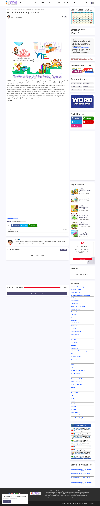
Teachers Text (76, 86)
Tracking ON (85, 458)
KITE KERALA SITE (12, 218)
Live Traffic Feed (81, 425)
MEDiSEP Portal (75, 415)
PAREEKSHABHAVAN (76, 384)
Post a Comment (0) (37, 294)
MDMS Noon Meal (76, 356)
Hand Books (67, 3)
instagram (77, 126)
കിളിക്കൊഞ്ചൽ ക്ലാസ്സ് (77, 286)
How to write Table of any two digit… (80, 434)
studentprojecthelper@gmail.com (81, 47)
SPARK (73, 337)
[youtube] (12, 494)
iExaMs (73, 387)
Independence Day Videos (80, 453)
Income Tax (74, 359)
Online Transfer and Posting (79, 351)
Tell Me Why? (74, 303)
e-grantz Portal (75, 334)
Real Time (80, 458)
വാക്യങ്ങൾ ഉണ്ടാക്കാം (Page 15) (78, 444)
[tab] (21, 3)
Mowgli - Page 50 (84, 224)
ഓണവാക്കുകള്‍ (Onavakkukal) (83, 208)
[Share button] (38, 225)
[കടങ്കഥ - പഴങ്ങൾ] (74, 199)
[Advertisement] (37, 31)
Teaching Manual (76, 83)
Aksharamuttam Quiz (89, 89)
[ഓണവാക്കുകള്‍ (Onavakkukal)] (74, 208)
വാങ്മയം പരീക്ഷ (88, 86)
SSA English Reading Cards (78, 298)
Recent (29, 3)
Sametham (74, 345)
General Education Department (79, 379)
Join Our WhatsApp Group (78, 306)
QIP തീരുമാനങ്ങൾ (76, 331)
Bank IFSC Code (75, 392)
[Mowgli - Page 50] (74, 225)
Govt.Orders (74, 317)
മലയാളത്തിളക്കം (75, 300)
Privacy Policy (83, 503)
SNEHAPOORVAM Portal (77, 362)
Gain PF (73, 367)
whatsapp (89, 118)
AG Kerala (73, 406)
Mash (17, 239)
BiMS (72, 353)
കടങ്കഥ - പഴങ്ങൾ (84, 199)
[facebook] (9, 494)
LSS (59, 3)
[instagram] (19, 494)
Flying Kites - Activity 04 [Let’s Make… (80, 429)
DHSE (72, 395)
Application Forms (76, 289)
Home (22, 3)
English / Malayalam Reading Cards (80, 295)
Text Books (78, 3)
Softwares (88, 3)
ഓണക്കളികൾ (75, 441)
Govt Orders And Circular (17, 9)
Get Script (76, 458)
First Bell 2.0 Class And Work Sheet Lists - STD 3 (82, 478)
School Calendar (75, 323)
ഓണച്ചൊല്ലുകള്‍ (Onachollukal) (84, 233)
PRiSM (73, 404)
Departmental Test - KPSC (78, 376)
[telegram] (14, 494)
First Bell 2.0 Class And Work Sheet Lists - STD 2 (82, 474)
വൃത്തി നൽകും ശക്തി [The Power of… (80, 437)
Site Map (68, 503)
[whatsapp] (17, 494)
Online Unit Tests (75, 292)
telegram (77, 122)
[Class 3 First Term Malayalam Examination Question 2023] (74, 216)
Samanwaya (74, 348)
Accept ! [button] (7, 501)
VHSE (72, 398)
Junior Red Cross (75, 412)
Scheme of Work (75, 309)
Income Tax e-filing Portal (78, 418)
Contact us (75, 503)
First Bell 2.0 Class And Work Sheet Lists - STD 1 (82, 469)
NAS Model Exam (76, 89)
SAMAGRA (74, 342)
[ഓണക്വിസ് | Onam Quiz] (74, 191)
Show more (63, 249)
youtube (89, 122)
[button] (92, 3)
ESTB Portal (74, 409)
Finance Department (76, 381)
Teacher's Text (75, 312)
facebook (77, 118)
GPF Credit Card (75, 373)
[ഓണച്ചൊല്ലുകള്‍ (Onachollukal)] (74, 233)
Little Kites (74, 390)
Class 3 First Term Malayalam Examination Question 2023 (86, 216)
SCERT (73, 401)
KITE (72, 365)
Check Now (13, 498)
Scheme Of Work (40, 3)
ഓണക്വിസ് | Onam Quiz (85, 191)
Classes (51, 3)
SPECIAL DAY (74, 325)
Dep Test (73, 328)
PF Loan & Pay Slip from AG (78, 370)
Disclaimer (91, 503)
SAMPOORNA (75, 339)
